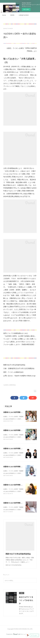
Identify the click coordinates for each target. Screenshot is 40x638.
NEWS (12, 15)
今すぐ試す (26, 9)
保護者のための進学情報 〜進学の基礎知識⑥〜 (19, 466)
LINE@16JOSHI (24, 15)
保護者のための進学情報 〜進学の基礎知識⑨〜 (19, 430)
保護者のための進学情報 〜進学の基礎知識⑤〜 (19, 485)
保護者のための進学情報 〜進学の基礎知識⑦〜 (19, 448)
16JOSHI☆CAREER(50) (9, 385)
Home (4, 15)
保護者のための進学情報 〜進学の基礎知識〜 (19, 412)
